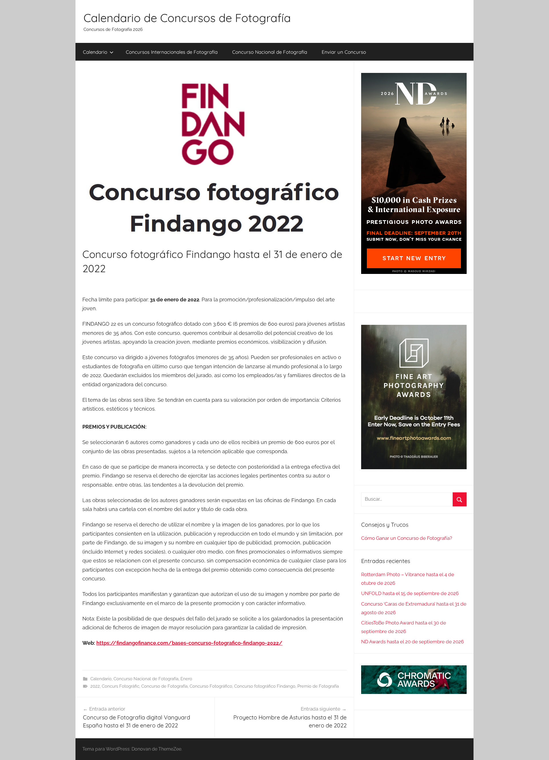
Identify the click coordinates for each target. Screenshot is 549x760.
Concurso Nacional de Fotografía (269, 52)
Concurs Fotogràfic (120, 686)
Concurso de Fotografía (164, 686)
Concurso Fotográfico (211, 686)
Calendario (95, 52)
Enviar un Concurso (344, 52)
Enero (186, 678)
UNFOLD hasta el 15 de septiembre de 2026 (410, 593)
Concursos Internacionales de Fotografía (172, 52)
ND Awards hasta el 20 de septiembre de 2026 (412, 641)
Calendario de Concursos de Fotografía (187, 18)
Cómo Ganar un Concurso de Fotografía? (406, 538)
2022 (95, 686)
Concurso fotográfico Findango (264, 686)
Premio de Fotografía (318, 686)
